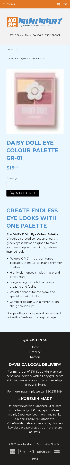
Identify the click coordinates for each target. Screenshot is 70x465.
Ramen (35, 357)
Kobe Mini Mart (25, 444)
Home (9, 49)
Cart (64, 4)
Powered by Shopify (48, 444)
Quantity (11, 178)
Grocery (34, 352)
